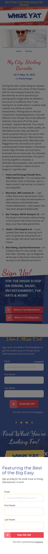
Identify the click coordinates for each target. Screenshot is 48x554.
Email (7, 491)
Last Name (9, 519)
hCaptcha (39, 542)
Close (46, 455)
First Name (9, 505)
